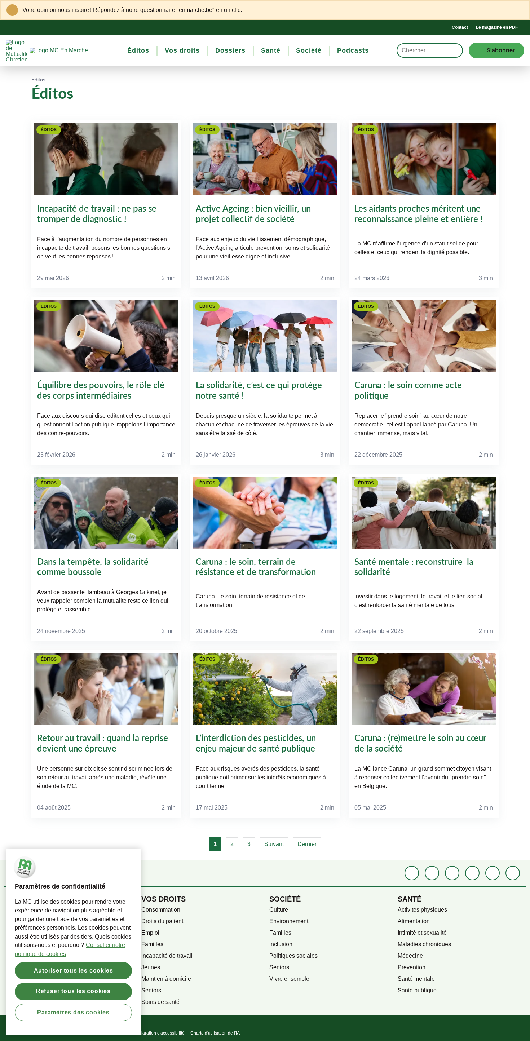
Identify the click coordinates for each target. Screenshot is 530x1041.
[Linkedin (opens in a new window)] (432, 873)
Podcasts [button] (353, 50)
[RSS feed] (512, 873)
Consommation (160, 910)
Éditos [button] (138, 50)
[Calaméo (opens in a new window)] (492, 873)
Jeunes (150, 967)
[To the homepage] (72, 50)
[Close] (520, 10)
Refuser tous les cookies (73, 991)
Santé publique (417, 990)
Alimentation (414, 921)
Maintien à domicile (166, 979)
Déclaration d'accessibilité (159, 1033)
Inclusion (280, 944)
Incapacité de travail (167, 956)
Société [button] (309, 50)
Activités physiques (422, 910)
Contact (460, 27)
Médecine (410, 956)
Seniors (151, 990)
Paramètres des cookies (73, 1012)
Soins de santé (160, 1002)
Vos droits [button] (182, 50)
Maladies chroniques (424, 944)
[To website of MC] (18, 50)
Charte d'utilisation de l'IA (215, 1033)
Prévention (411, 967)
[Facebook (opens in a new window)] (412, 873)
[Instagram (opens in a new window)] (452, 873)
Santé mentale (416, 979)
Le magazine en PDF (497, 27)
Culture (278, 910)
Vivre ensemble (289, 979)
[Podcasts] (472, 873)
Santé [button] (271, 50)
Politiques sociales (293, 956)
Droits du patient (162, 921)
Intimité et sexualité (422, 933)
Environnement (288, 921)
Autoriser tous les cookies (73, 970)
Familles (152, 944)
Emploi (150, 933)
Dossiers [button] (230, 50)
